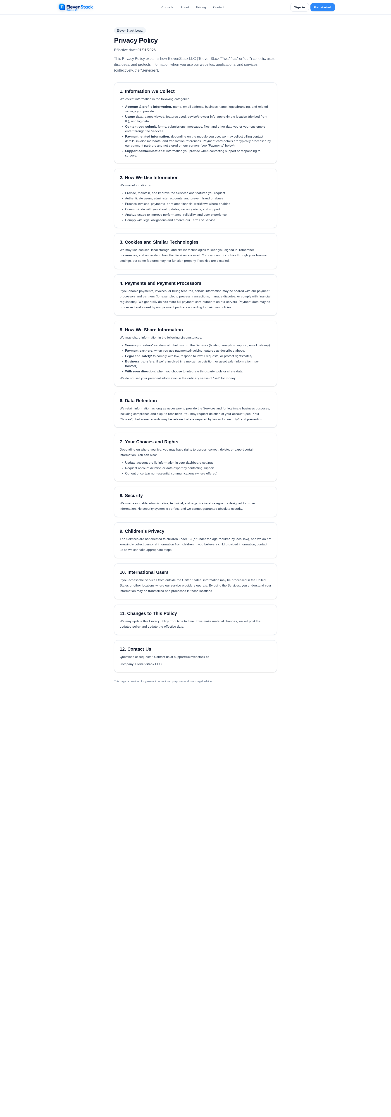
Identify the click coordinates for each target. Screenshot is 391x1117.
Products (167, 7)
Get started (322, 7)
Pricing (201, 7)
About (185, 7)
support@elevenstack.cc (191, 657)
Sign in (299, 7)
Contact (218, 7)
